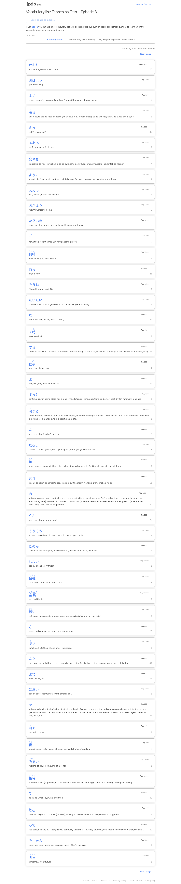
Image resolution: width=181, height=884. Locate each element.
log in (35, 26)
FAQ (94, 880)
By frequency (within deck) (81, 39)
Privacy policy (119, 880)
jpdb (31, 4)
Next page (145, 54)
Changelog (150, 880)
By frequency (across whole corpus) (117, 39)
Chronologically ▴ (54, 39)
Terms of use (136, 880)
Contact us (105, 880)
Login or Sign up (143, 4)
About (86, 880)
